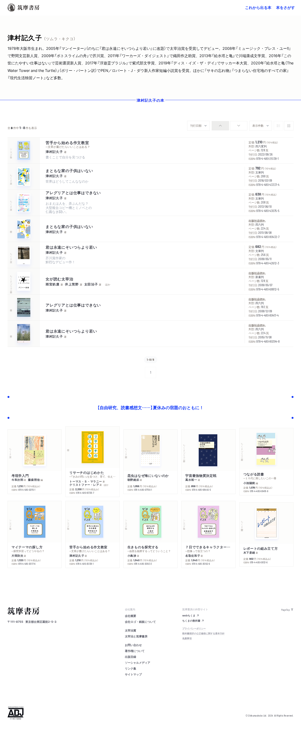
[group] (229, 126)
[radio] (220, 125)
